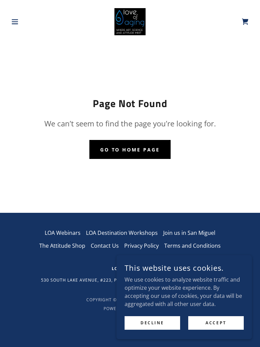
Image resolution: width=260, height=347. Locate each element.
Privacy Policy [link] (141, 245)
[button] (26, 21)
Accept (215, 323)
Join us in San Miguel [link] (189, 233)
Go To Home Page (130, 149)
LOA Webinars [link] (63, 233)
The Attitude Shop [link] (62, 245)
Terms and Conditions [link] (192, 245)
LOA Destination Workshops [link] (122, 233)
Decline (152, 323)
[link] (130, 21)
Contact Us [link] (105, 245)
